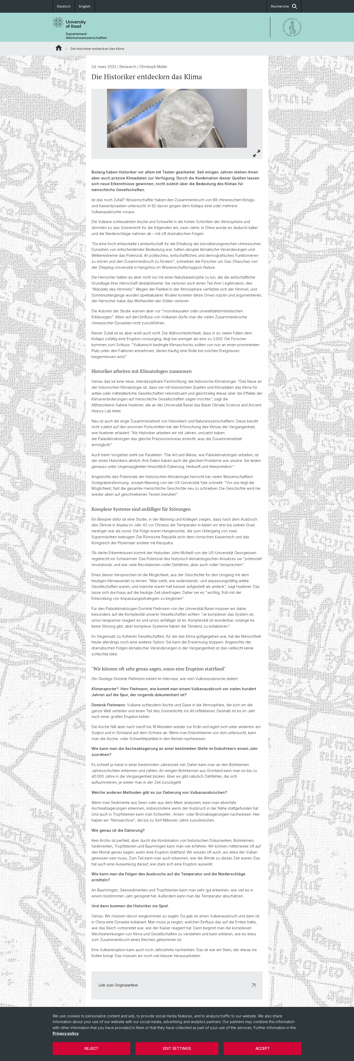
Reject (91, 1048)
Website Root (59, 48)
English (84, 6)
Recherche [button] (280, 6)
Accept (263, 1048)
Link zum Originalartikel (118, 985)
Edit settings (177, 1048)
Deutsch (63, 6)
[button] (256, 153)
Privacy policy (66, 1033)
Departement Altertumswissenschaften (86, 36)
